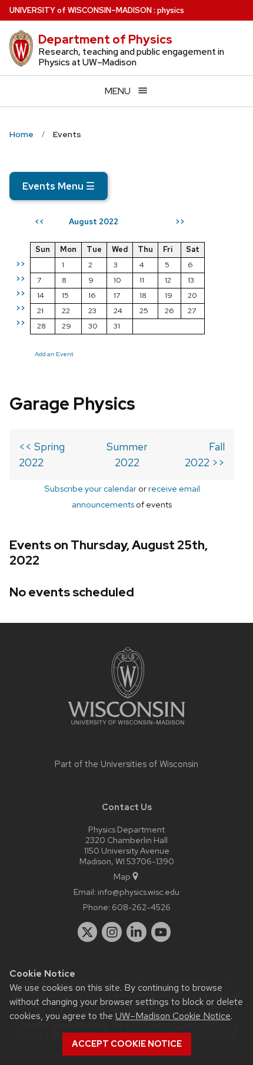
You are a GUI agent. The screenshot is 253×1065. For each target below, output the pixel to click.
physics (170, 10)
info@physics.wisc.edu (138, 891)
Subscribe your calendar (90, 488)
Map (122, 876)
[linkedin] (136, 932)
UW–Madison (80, 10)
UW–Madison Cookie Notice (173, 1016)
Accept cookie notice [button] (127, 1044)
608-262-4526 (141, 907)
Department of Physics (105, 39)
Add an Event (54, 354)
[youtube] (161, 932)
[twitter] (88, 932)
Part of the (126, 764)
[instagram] (112, 932)
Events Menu (58, 186)
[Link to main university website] (126, 727)
